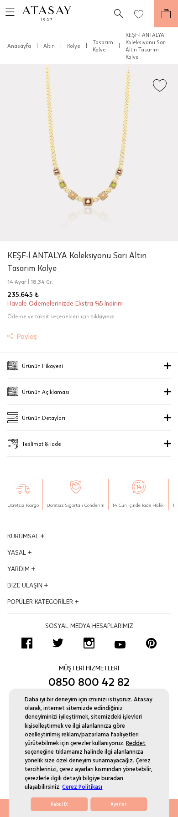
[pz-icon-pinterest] (151, 643)
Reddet (136, 743)
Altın (49, 45)
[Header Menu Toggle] (7, 13)
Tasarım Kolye (103, 45)
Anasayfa (19, 45)
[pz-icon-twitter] (57, 643)
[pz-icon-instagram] (89, 643)
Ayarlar (118, 804)
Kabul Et (59, 804)
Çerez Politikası (82, 786)
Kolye (73, 45)
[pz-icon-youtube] (120, 643)
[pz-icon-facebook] (26, 643)
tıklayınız (102, 316)
